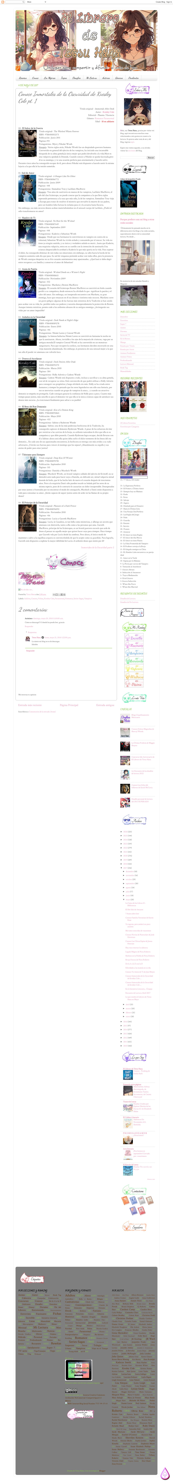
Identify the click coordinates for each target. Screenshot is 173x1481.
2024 (125, 839)
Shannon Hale (147, 1435)
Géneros (119, 78)
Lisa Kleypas (121, 1382)
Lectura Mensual (127, 364)
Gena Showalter (120, 1332)
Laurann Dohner (130, 1377)
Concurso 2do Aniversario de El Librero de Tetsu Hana (143, 758)
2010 (125, 1045)
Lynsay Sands (137, 1388)
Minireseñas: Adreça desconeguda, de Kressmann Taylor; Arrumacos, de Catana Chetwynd (142, 1091)
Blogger (102, 1470)
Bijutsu (47, 1295)
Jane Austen (127, 1345)
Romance (69, 598)
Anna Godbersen (148, 1298)
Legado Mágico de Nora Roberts (137, 951)
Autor (35, 1295)
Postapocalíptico (71, 1334)
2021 (125, 851)
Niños (89, 1328)
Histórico (69, 1316)
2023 (125, 843)
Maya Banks (150, 1397)
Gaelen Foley (147, 1330)
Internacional (80, 1323)
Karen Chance (146, 1356)
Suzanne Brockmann (137, 1449)
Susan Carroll (121, 1446)
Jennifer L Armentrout (144, 1348)
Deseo (20, 1307)
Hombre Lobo (82, 1319)
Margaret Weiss (118, 1394)
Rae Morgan (135, 1420)
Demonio (78, 1308)
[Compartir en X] (59, 594)
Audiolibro (69, 1299)
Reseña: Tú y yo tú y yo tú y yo (143, 1168)
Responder (29, 626)
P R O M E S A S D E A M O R (135, 1133)
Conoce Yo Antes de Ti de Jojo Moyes (140, 971)
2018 (125, 863)
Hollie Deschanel (129, 1336)
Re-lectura (99, 1334)
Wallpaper (37, 1354)
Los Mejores (49, 78)
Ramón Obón (147, 1420)
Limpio (70, 1326)
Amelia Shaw (150, 1295)
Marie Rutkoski (148, 1395)
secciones (131, 150)
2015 (125, 1025)
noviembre (130, 875)
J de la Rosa (124, 1339)
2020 (125, 855)
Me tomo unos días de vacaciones (138, 930)
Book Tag (124, 367)
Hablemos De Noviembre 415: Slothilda (140, 1122)
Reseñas (23, 78)
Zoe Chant (146, 1461)
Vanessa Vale (128, 1458)
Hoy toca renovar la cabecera (136, 947)
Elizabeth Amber (145, 1324)
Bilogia (100, 1299)
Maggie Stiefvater (128, 1392)
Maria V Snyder (134, 1395)
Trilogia (97, 1345)
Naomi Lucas (126, 1403)
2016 (125, 1021)
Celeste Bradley (118, 1315)
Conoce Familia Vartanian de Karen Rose (139, 918)
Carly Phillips (117, 1312)
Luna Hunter (127, 1386)
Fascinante (41, 1313)
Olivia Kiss (137, 1410)
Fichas (40, 598)
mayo (128, 899)
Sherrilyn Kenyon (134, 1437)
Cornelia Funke (131, 1321)
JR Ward (150, 1338)
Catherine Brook (147, 1313)
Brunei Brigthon (128, 1306)
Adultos (27, 598)
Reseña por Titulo (127, 346)
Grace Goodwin (140, 1333)
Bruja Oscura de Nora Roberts (137, 959)
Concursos (23, 1301)
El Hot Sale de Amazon (134, 909)
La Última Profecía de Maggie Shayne (143, 744)
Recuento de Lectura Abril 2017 (137, 993)
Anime (123, 327)
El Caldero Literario (131, 1117)
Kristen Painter (146, 1368)
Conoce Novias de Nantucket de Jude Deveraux (139, 935)
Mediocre (42, 1324)
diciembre (130, 871)
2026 (125, 831)
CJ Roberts (141, 1306)
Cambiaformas (72, 1301)
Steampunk (100, 1342)
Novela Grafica (24, 1334)
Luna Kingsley (140, 1386)
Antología (100, 1296)
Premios (21, 1340)
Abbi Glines (115, 1295)
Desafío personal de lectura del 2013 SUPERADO (142, 800)
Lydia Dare (124, 1389)
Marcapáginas (28, 1324)
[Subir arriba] (165, 1473)
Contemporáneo (84, 1305)
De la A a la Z (55, 1301)
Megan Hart (120, 1400)
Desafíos (76, 78)
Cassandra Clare (131, 1312)
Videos (21, 1354)
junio (128, 895)
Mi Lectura (91, 78)
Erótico (83, 1310)
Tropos (64, 78)
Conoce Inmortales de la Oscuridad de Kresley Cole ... (139, 977)
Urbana (68, 1348)
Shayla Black (117, 1438)
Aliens (87, 1295)
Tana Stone (140, 1452)
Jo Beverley (130, 1350)
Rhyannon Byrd (146, 1423)
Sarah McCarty (137, 1431)
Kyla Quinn (131, 1371)
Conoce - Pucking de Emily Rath (142, 1072)
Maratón (57, 1321)
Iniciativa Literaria (49, 1318)
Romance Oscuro (102, 1338)
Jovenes (92, 1322)
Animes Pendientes (127, 353)
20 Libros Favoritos (128, 423)
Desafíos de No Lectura (129, 602)
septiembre (130, 883)
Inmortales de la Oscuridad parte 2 (97, 547)
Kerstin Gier (127, 1365)
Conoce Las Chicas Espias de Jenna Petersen (138, 942)
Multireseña (37, 1331)
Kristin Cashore (118, 1371)
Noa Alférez (141, 1407)
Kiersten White (142, 1365)
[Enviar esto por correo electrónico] (54, 594)
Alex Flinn (125, 1295)
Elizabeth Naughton (119, 1327)
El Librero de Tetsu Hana (133, 1068)
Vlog (29, 1354)
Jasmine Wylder (141, 1345)
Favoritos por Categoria (129, 426)
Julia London (145, 1353)
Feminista (68, 1314)
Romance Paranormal (104, 118)
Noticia (50, 1331)
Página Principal (69, 705)
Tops (52, 1350)
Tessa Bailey (140, 1455)
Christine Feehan (124, 1318)
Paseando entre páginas (132, 1084)
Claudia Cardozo (145, 1318)
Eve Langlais (117, 1330)
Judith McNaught (129, 1353)
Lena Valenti (135, 1380)
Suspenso (69, 1345)
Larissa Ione (126, 1374)
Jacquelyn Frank (139, 1342)
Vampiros (88, 598)
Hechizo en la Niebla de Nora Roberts (140, 955)
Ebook (68, 1310)
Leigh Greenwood (119, 1380)
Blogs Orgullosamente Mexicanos (140, 716)
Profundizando (126, 360)
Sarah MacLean (118, 1431)
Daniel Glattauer (146, 1321)
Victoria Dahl (117, 1461)
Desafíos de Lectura (127, 598)
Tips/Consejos (39, 1351)
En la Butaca (125, 338)
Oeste (71, 1331)
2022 (125, 847)
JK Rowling (136, 1339)
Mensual (22, 1327)
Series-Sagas (78, 598)
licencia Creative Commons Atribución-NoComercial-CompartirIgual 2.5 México (85, 1398)
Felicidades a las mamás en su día (138, 967)
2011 (125, 1041)
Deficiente (26, 1304)
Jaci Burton (122, 1342)
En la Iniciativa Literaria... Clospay (138, 989)
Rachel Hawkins (145, 1417)
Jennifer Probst (117, 1350)
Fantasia (97, 1310)
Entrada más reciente (30, 705)
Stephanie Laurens (130, 1443)
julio (128, 891)
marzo (128, 1008)
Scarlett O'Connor (129, 1434)
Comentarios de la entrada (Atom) (42, 711)
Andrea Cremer (120, 1298)
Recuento (36, 1343)
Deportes (90, 1308)
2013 (125, 1033)
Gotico (90, 1314)
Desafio (38, 1304)
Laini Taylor (143, 1371)
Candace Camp (127, 1309)
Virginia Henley (133, 1461)
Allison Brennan (137, 1295)
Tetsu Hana (36, 637)
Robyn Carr (134, 1426)
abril (128, 1004)
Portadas (53, 1337)
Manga (123, 342)
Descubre (124, 316)
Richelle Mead (118, 1426)
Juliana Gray (133, 1356)
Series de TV (125, 335)
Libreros (21, 1321)
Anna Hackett (120, 1300)
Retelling (68, 1338)
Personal (38, 1337)
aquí (132, 142)
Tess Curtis (127, 1455)
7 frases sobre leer (132, 913)
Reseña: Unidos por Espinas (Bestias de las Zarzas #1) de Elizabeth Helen (142, 1108)
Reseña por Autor (127, 349)
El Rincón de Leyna (130, 1164)
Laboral (105, 1323)
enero (128, 1016)
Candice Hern (146, 1309)
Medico (89, 1325)
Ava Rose (149, 1301)
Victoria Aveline (144, 1458)
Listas (32, 1321)
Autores (106, 78)
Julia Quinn (117, 1356)
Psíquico (87, 1334)
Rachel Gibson (129, 1417)
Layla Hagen (146, 1377)
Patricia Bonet (132, 1414)
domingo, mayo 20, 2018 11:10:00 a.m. (48, 618)
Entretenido (38, 1310)
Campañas (41, 1298)
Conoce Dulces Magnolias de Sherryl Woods (143, 730)
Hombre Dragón (89, 1316)
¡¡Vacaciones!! (139, 1135)
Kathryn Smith (123, 1362)
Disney (31, 1307)
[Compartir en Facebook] (61, 594)
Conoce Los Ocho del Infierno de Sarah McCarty (142, 786)
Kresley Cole (108, 112)
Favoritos (124, 320)
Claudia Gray (117, 1321)
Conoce (35, 78)
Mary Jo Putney (134, 1397)
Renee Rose (131, 1423)
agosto (128, 887)
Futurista (80, 1313)
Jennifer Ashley (127, 1347)
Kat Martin (136, 1359)
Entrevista (26, 1313)
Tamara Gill (126, 1452)
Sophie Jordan (140, 1441)
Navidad (68, 1328)
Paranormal (59, 598)
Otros (39, 1334)
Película (21, 1337)
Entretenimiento (56, 1310)
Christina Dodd (148, 1315)
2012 (125, 1037)
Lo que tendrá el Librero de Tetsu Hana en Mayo (138, 998)
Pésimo (50, 1340)
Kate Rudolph (149, 1359)
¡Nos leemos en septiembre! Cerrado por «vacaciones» (142, 1153)
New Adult (80, 1328)
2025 (125, 835)
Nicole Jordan (127, 1407)
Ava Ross (115, 1304)
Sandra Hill (148, 1429)
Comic (67, 1305)
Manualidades (125, 371)
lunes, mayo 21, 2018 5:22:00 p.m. (58, 637)
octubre (129, 879)
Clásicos (101, 1302)
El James (131, 1324)
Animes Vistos (126, 356)
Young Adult (73, 1351)
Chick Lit (89, 1302)
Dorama (123, 331)
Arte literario (128, 1148)
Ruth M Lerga (121, 1429)
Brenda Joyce (141, 1304)
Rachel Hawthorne (119, 1420)
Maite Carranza (145, 1392)
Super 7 (123, 324)
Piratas (101, 1331)
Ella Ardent (134, 1327)
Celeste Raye (134, 1315)
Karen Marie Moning (120, 1359)
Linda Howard (149, 1380)
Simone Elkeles (126, 1441)
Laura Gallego (140, 1374)
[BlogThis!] (56, 594)
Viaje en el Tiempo (100, 1348)
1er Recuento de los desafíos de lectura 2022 (142, 772)
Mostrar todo (151, 1179)
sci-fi (83, 1351)
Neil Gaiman (141, 1403)
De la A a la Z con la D (134, 963)
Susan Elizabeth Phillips (141, 1446)
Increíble (30, 1317)
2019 (125, 859)
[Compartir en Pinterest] (64, 594)
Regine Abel (117, 1423)
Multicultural (101, 1326)
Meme (54, 1324)
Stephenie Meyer (148, 1443)
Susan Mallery (118, 1449)
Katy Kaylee (142, 1362)
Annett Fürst (136, 1300)
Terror (84, 1345)
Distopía (102, 1308)
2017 (125, 868)
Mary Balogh (117, 1397)
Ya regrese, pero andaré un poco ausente (137, 925)
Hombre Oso (99, 1320)
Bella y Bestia (85, 1299)
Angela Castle (134, 1298)
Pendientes (133, 78)
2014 (125, 1029)
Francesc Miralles (132, 1330)
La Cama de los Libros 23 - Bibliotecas (135, 904)
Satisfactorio (33, 1347)
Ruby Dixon (149, 1425)
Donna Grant (117, 1324)
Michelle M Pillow (137, 1400)
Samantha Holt (134, 1429)
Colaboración (53, 1298)
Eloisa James (147, 1327)
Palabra (53, 1334)
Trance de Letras (129, 1101)
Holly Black (142, 1336)
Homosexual (69, 1323)
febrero (129, 1012)
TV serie (22, 1350)
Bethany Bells (128, 1304)
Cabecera (26, 1298)
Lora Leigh (139, 1382)
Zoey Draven (117, 1463)
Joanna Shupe (141, 1351)
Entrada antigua (105, 705)
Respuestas (32, 632)
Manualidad (45, 1321)
